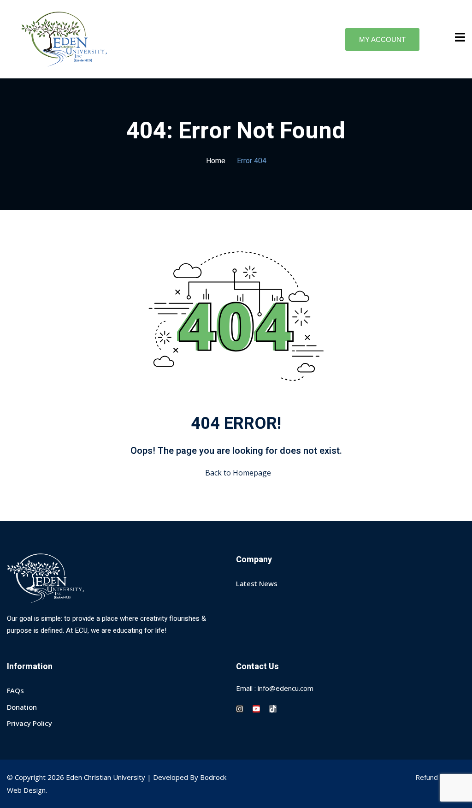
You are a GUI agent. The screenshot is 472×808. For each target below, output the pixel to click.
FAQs (15, 690)
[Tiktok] (273, 709)
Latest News (256, 583)
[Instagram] (239, 709)
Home (215, 160)
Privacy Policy (29, 723)
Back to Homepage (238, 473)
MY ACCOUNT (382, 39)
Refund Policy (436, 777)
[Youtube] (256, 709)
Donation (22, 707)
